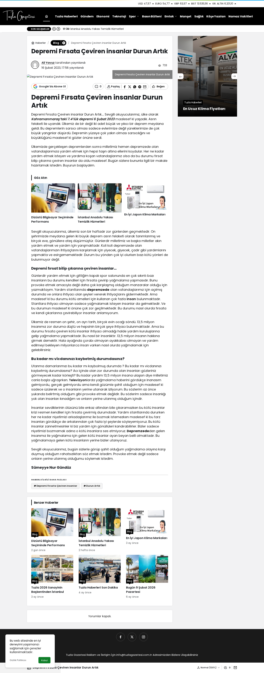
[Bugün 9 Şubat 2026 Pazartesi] (147, 577)
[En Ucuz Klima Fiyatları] (207, 76)
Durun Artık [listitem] (92, 486)
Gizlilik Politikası (18, 660)
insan (131, 299)
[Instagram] (143, 637)
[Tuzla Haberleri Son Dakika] (100, 577)
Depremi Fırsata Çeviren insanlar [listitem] (55, 486)
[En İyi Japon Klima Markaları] (146, 203)
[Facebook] (120, 637)
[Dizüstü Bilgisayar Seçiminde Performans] (53, 203)
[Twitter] (132, 637)
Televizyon (78, 380)
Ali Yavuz (48, 63)
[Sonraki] (58, 28)
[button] (63, 43)
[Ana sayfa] (46, 16)
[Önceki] (54, 28)
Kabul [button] (44, 660)
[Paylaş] (234, 667)
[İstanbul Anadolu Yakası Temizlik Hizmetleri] (100, 203)
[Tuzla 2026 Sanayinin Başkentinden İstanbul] (52, 577)
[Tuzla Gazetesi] (19, 16)
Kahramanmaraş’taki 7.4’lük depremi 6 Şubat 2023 (73, 119)
